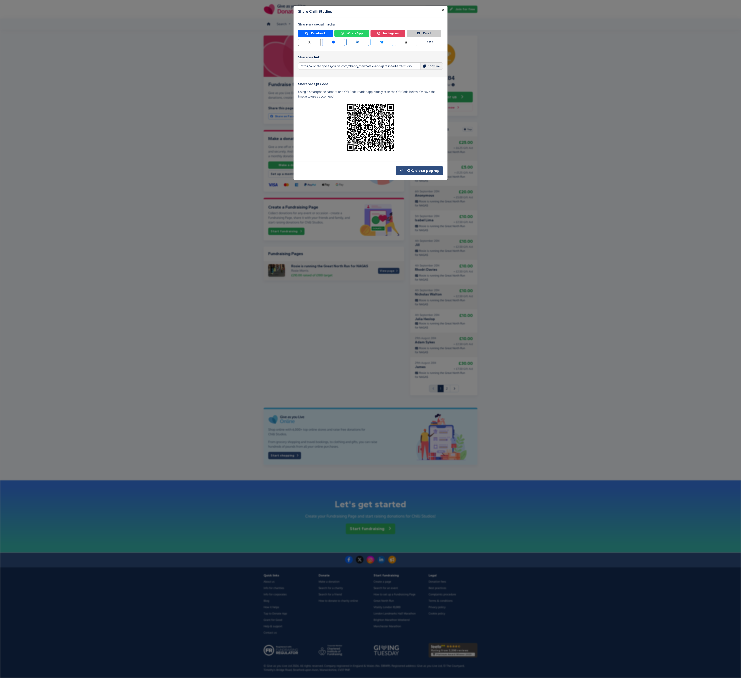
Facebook (318, 33)
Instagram (391, 33)
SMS (430, 42)
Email (427, 33)
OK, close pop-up (423, 170)
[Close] (443, 10)
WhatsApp (355, 33)
